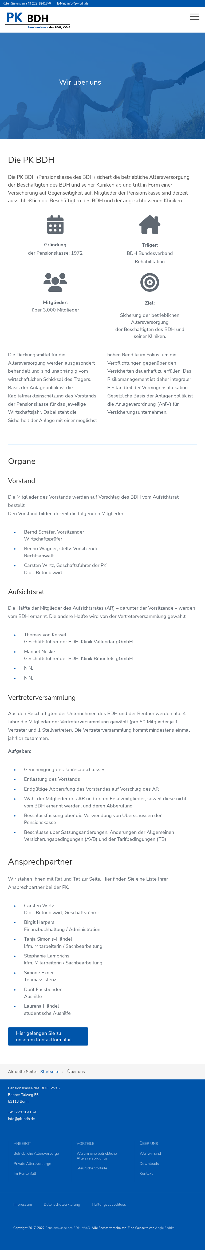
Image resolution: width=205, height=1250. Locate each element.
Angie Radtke (164, 1228)
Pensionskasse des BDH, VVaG (67, 1228)
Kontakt (146, 1173)
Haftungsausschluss (109, 1204)
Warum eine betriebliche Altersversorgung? (97, 1156)
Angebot (22, 1143)
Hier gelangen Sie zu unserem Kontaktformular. (44, 1036)
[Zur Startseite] (37, 20)
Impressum (22, 1204)
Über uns (149, 1143)
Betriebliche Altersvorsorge (36, 1153)
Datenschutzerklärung (62, 1204)
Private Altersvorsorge (32, 1163)
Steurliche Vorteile (92, 1168)
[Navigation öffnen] (195, 17)
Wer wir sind (150, 1153)
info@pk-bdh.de (77, 4)
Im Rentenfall (25, 1173)
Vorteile (85, 1143)
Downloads (149, 1163)
